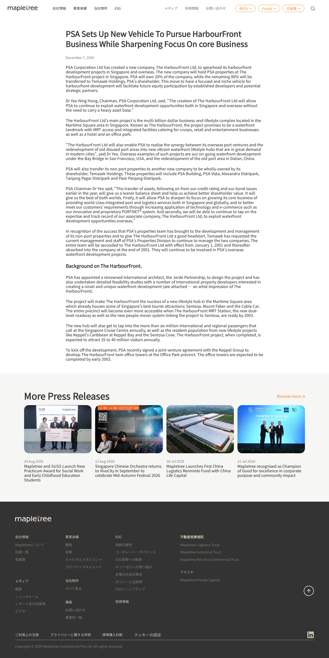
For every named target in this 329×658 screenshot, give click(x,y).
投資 (68, 551)
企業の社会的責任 (128, 574)
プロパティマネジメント (83, 566)
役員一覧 (22, 551)
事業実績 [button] (80, 8)
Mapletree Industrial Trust (200, 551)
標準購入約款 (112, 634)
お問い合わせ (216, 8)
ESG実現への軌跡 (128, 559)
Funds (267, 8)
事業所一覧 (73, 617)
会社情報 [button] (59, 8)
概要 (18, 589)
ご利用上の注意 (27, 634)
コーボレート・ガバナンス (135, 551)
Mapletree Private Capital (200, 579)
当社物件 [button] (100, 8)
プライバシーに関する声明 (70, 634)
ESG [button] (118, 8)
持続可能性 (123, 544)
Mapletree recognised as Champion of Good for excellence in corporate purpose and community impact (269, 470)
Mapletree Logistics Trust (199, 544)
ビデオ (20, 611)
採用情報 (191, 8)
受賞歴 (20, 559)
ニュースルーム (27, 596)
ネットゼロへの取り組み (133, 566)
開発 (68, 544)
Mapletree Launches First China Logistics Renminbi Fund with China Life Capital (198, 470)
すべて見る (73, 588)
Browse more (289, 396)
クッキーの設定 (147, 635)
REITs (243, 8)
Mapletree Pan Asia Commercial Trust (209, 559)
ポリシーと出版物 (128, 581)
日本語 (291, 8)
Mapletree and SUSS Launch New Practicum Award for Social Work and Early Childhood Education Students (54, 473)
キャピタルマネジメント (83, 559)
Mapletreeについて (30, 544)
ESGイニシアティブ (130, 589)
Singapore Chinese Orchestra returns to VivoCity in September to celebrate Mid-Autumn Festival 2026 (128, 470)
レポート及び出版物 (30, 603)
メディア (171, 8)
